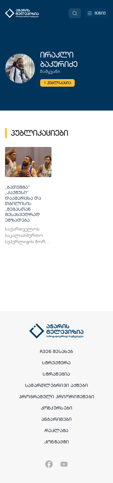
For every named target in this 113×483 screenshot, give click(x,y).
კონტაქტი (56, 441)
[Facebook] (49, 464)
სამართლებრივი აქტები (56, 385)
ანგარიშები (56, 419)
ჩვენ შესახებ (56, 351)
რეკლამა (57, 430)
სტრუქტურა (56, 362)
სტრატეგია (56, 374)
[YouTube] (64, 464)
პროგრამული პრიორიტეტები (56, 396)
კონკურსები (57, 407)
